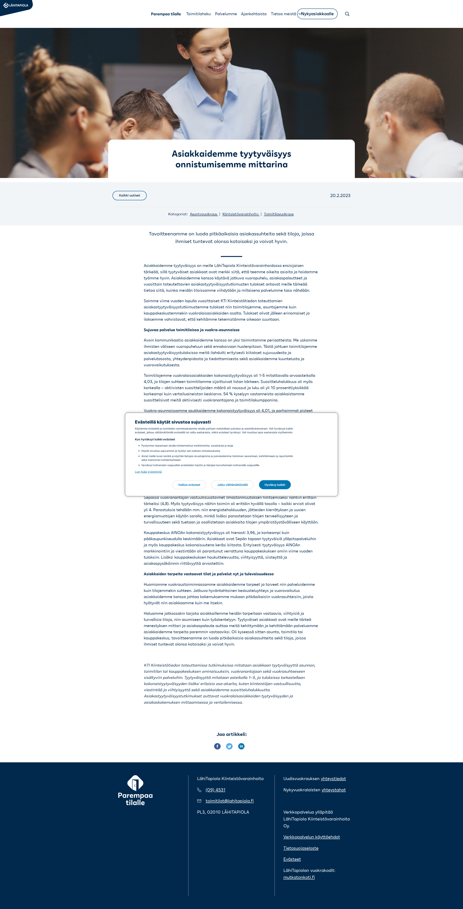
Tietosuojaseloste (300, 848)
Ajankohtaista (254, 13)
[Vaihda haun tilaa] (347, 14)
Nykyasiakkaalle (317, 13)
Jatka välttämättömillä (232, 484)
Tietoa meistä (283, 13)
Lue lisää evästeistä (148, 472)
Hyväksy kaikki (275, 484)
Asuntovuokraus (204, 214)
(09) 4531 (215, 789)
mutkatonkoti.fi (299, 877)
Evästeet (292, 859)
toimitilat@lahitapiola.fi (230, 800)
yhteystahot (334, 789)
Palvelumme (226, 13)
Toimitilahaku (198, 13)
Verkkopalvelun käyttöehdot (311, 836)
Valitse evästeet (189, 484)
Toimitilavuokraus (279, 214)
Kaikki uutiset (129, 195)
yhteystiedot (333, 778)
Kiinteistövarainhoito (241, 214)
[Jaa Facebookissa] (220, 745)
